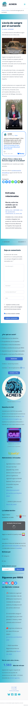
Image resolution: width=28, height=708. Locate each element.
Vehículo (7, 210)
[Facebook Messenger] (15, 181)
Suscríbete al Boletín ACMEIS (12, 313)
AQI (6, 212)
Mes (4, 561)
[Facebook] (9, 181)
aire (21, 210)
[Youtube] (12, 583)
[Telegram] (3, 181)
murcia (17, 213)
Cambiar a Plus (14, 373)
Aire (7, 10)
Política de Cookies (14, 690)
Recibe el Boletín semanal (9, 566)
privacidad (21, 573)
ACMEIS (13, 4)
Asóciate (14, 359)
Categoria (6, 556)
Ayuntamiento (11, 212)
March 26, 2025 (11, 504)
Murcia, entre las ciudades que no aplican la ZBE (11, 204)
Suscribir (20, 569)
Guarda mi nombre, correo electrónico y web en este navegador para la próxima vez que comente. (13, 307)
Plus (23, 368)
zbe (21, 213)
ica (14, 213)
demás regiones (15, 678)
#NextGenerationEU (12, 490)
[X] (21, 181)
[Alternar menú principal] (25, 4)
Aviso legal (14, 687)
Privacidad (14, 689)
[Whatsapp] (12, 181)
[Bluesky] (6, 181)
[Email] (18, 181)
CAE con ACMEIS (16, 443)
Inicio (3, 10)
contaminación (9, 213)
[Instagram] (6, 583)
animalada (18, 401)
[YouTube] (19, 694)
